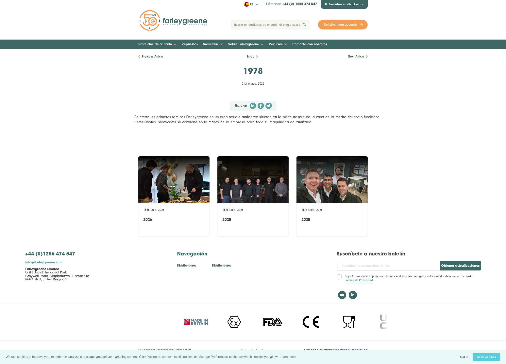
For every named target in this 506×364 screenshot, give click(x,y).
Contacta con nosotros (309, 44)
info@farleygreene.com (43, 262)
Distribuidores (186, 265)
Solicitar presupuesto (340, 25)
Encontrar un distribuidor (346, 4)
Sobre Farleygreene (243, 44)
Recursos (276, 44)
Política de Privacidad (359, 280)
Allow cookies (486, 356)
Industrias (211, 44)
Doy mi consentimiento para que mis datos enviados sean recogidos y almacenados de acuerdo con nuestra (409, 278)
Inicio (250, 56)
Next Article (356, 56)
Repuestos (190, 44)
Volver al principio (253, 350)
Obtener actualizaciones (460, 266)
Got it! (464, 356)
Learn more (288, 356)
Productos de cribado (155, 44)
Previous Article (152, 56)
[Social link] (342, 295)
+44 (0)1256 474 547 (50, 254)
